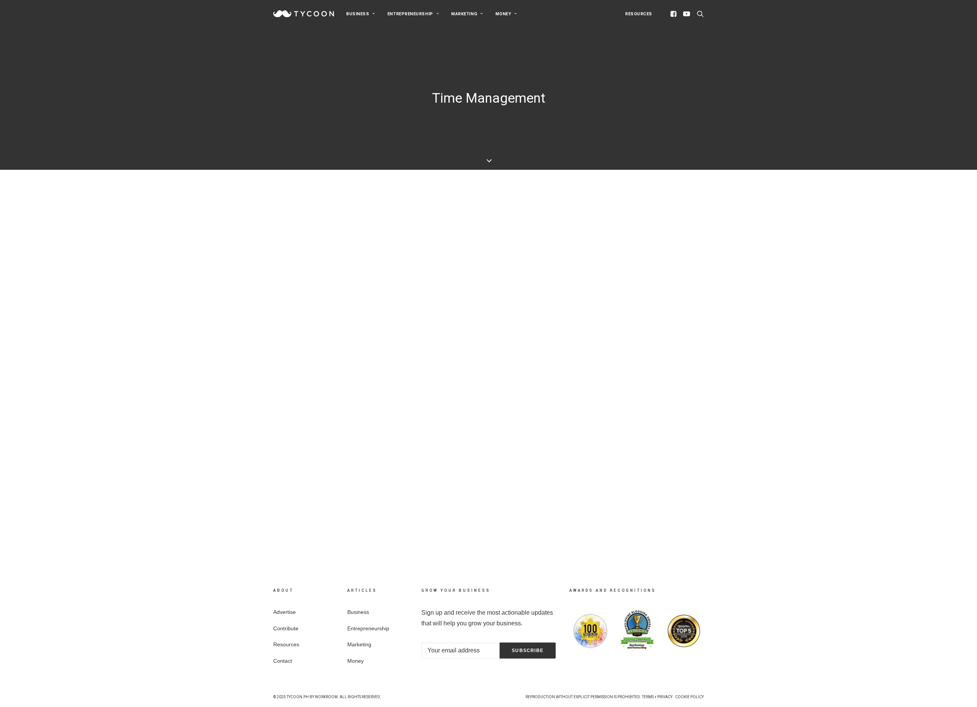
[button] (674, 13)
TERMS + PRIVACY (657, 697)
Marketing (464, 13)
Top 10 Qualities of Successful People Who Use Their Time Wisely (424, 478)
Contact (282, 661)
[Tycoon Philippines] (303, 13)
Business (357, 13)
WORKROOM (326, 697)
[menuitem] (360, 13)
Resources (638, 13)
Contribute (285, 628)
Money (503, 13)
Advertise (284, 612)
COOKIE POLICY (689, 697)
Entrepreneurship (410, 13)
